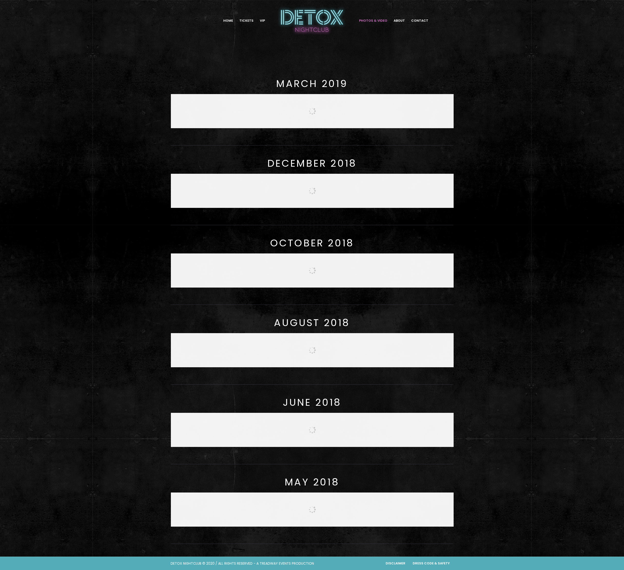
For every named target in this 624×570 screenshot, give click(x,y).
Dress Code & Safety (431, 563)
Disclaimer (395, 563)
